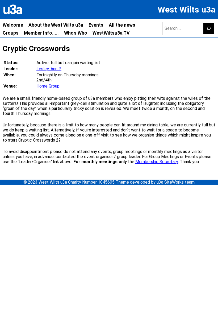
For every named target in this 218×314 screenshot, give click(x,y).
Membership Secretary (156, 161)
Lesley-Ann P (48, 68)
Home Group (48, 86)
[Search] (208, 28)
